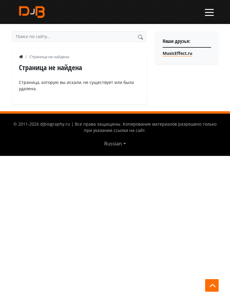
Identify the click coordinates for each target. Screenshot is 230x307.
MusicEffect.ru (177, 53)
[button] (115, 144)
